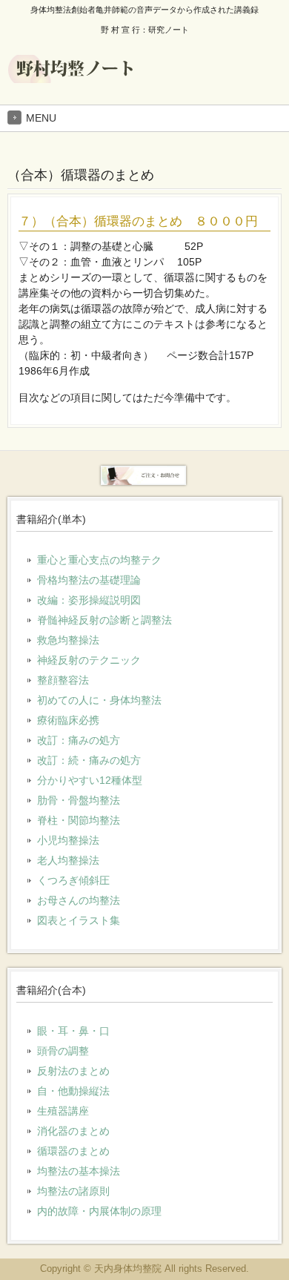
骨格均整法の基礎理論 (89, 580)
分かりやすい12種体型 (89, 780)
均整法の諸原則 (73, 1191)
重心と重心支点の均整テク (99, 560)
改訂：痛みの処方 (78, 740)
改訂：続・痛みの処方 (89, 760)
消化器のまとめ (73, 1131)
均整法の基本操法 (78, 1171)
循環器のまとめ (73, 1151)
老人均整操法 (68, 860)
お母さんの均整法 (78, 900)
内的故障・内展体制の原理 (99, 1211)
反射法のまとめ (73, 1071)
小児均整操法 (68, 840)
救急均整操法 (68, 640)
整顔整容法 (63, 680)
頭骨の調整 (63, 1051)
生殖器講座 (63, 1111)
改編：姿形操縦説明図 (89, 600)
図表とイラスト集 (78, 920)
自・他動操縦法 (73, 1091)
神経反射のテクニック (89, 660)
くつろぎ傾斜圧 (73, 880)
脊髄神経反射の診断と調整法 (104, 620)
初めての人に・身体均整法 (99, 700)
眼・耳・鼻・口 (73, 1031)
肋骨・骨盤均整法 (78, 800)
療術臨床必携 (68, 720)
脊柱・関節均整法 (78, 820)
